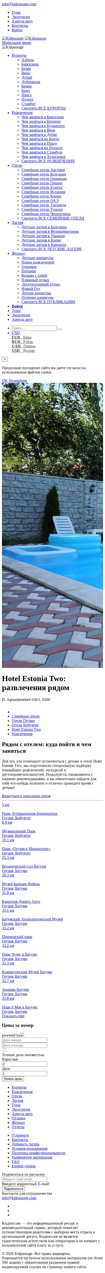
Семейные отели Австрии (43, 170)
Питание (28, 271)
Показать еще (13, 1016)
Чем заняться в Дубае (39, 135)
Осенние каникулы (37, 297)
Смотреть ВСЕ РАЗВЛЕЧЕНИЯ (48, 161)
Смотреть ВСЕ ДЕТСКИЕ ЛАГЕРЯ (51, 249)
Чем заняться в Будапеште (43, 126)
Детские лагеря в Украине (43, 236)
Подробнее (18, 380)
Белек (26, 68)
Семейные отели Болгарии (43, 174)
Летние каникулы (36, 293)
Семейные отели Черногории (46, 214)
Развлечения (22, 113)
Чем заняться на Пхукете (42, 148)
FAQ (16, 1162)
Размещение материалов (32, 1157)
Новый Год (30, 289)
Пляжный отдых (35, 280)
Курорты (19, 55)
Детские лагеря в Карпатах (43, 245)
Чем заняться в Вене (38, 130)
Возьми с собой (34, 275)
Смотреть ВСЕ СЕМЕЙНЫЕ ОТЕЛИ (52, 218)
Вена (25, 73)
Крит (25, 91)
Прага (26, 95)
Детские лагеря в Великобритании (50, 231)
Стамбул (28, 104)
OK (5, 380)
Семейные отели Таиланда (43, 205)
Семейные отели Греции (42, 183)
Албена (27, 60)
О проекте (20, 1135)
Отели (17, 165)
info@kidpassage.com (19, 4)
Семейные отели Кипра (41, 196)
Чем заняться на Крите (40, 139)
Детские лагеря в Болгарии (44, 227)
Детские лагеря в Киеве (41, 240)
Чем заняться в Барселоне (42, 117)
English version (24, 1166)
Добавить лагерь (25, 1144)
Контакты (20, 25)
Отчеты (18, 1127)
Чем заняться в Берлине (41, 121)
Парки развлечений (37, 262)
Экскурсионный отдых (40, 284)
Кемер (26, 86)
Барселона (30, 64)
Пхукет (27, 99)
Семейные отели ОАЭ (40, 201)
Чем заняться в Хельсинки (43, 157)
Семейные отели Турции (42, 209)
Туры (16, 12)
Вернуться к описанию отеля (26, 796)
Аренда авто (22, 21)
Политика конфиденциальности (38, 1153)
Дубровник (30, 82)
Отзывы (18, 1118)
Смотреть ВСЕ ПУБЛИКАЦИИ (48, 302)
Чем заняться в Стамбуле (42, 152)
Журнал (18, 253)
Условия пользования (29, 1148)
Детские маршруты (37, 258)
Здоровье (29, 267)
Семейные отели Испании (43, 192)
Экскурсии (21, 17)
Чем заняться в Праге (39, 143)
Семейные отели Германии (44, 179)
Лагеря (17, 223)
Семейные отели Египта (41, 187)
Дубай (26, 77)
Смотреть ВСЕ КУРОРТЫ (43, 108)
